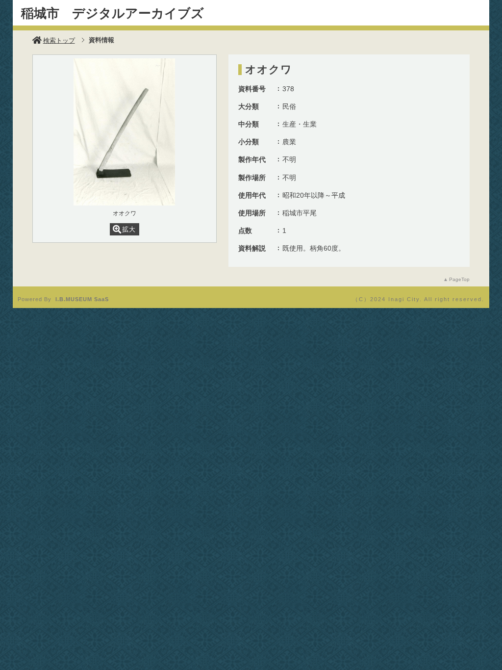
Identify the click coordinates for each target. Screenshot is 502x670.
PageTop (459, 279)
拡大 (129, 229)
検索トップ (59, 40)
